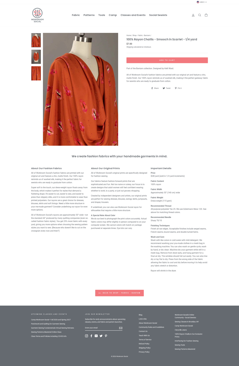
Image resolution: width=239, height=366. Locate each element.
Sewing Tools (180, 345)
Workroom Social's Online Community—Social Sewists (185, 316)
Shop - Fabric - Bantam (141, 35)
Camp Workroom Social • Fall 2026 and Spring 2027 (51, 320)
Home (128, 35)
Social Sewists (158, 15)
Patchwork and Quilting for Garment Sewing (48, 324)
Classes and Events (133, 15)
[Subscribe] (120, 328)
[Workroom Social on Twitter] (101, 335)
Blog (140, 315)
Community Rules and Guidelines (151, 327)
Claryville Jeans (181, 330)
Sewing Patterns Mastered (185, 349)
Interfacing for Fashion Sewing (186, 341)
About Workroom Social (148, 323)
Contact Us (143, 331)
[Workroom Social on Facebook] (91, 335)
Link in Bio (143, 319)
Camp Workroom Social (184, 326)
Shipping (129, 47)
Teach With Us (144, 335)
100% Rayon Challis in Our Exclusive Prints (188, 335)
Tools (101, 15)
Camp (113, 15)
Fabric (76, 15)
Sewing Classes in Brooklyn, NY (187, 322)
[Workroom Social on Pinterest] (105, 335)
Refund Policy (144, 344)
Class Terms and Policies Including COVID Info (48, 336)
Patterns (89, 15)
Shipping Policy (144, 348)
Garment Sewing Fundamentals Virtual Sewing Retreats (52, 328)
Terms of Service (145, 340)
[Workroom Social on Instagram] (86, 335)
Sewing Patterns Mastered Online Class (46, 332)
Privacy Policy (144, 352)
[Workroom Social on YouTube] (96, 335)
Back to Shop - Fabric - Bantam (121, 293)
